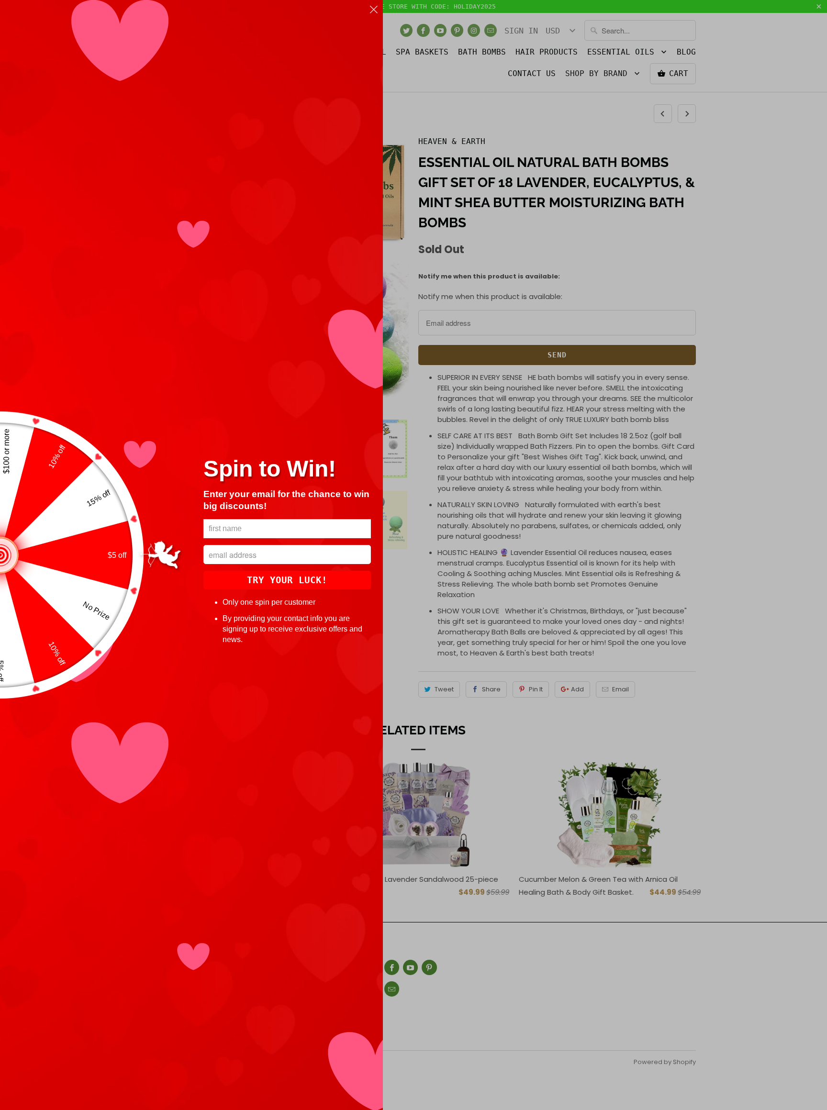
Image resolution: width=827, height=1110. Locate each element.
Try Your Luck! (287, 580)
